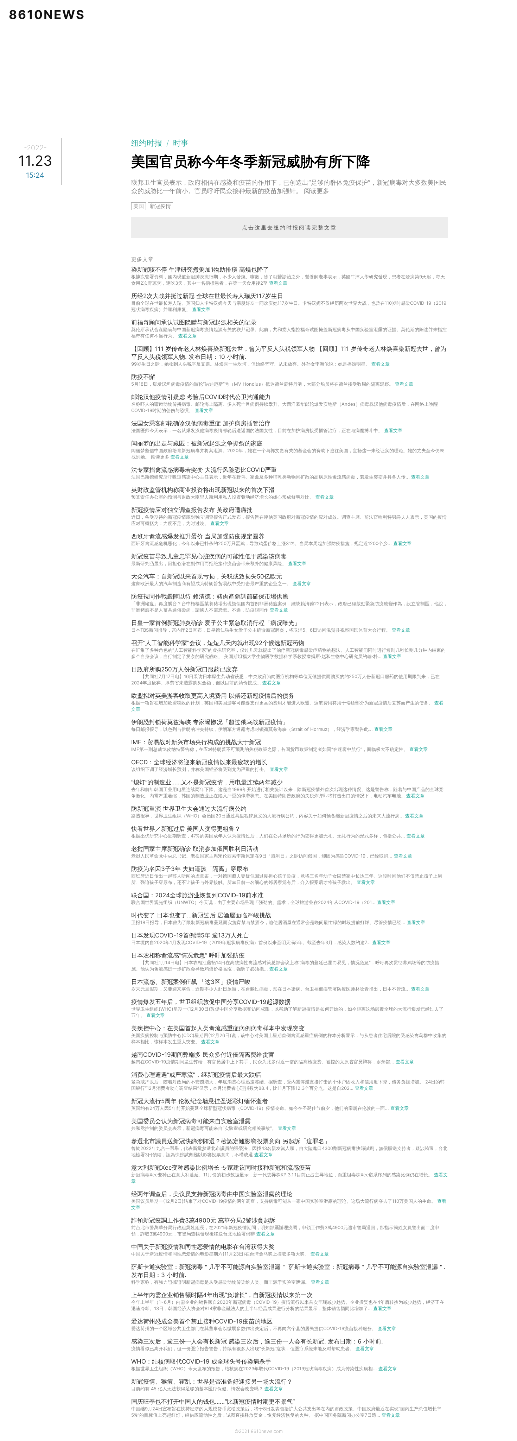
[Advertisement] (258, 81)
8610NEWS (47, 14)
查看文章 (278, 283)
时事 (181, 142)
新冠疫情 (160, 206)
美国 (138, 206)
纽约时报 (146, 142)
